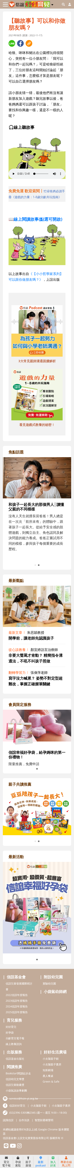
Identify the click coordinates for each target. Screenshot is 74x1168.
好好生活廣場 (55, 1052)
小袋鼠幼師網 (55, 991)
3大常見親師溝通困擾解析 (37, 361)
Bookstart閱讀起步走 (18, 1073)
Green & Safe (51, 1081)
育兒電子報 (6, 1163)
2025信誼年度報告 (17, 1012)
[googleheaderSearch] (63, 4)
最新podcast (40, 1163)
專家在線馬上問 (66, 1163)
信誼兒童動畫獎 (15, 1085)
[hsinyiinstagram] (19, 1147)
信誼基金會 (16, 976)
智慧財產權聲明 (44, 1120)
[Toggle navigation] (5, 4)
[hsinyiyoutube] (12, 1147)
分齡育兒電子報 (15, 1038)
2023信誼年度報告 (17, 1000)
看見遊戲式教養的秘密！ (37, 424)
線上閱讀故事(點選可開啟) (38, 219)
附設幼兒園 (53, 976)
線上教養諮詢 (14, 1044)
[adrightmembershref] (37, 727)
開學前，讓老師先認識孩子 (31, 638)
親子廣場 (28, 1163)
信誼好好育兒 (17, 1105)
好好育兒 (11, 1027)
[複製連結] (29, 43)
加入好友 (53, 1163)
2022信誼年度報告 (17, 995)
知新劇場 (48, 1070)
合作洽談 (24, 1120)
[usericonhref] (68, 4)
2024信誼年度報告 (17, 1006)
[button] (52, 4)
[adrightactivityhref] (37, 907)
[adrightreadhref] (37, 812)
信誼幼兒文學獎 (15, 1079)
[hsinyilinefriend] (6, 1147)
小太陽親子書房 (52, 1064)
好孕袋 (10, 1032)
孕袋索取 (18, 1163)
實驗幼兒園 (49, 983)
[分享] (12, 43)
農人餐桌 (48, 1076)
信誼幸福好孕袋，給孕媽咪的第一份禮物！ (37, 754)
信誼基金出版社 (15, 1058)
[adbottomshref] (37, 331)
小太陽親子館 (51, 1058)
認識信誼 (8, 1120)
